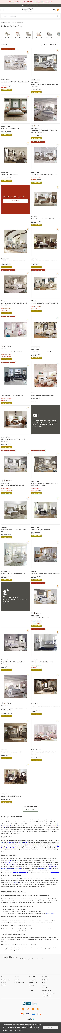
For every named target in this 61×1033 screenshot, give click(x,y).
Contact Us (36, 4)
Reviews (46, 995)
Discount (33, 982)
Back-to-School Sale (6, 85)
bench (47, 913)
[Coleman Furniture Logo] (27, 10)
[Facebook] (23, 1010)
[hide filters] (5, 44)
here (21, 1030)
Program (32, 979)
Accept (50, 1027)
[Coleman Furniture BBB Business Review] (30, 1004)
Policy (45, 987)
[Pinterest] (38, 1010)
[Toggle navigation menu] (2, 10)
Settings (5, 979)
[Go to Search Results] (57, 16)
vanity (52, 913)
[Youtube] (33, 1010)
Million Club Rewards (48, 993)
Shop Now (15, 200)
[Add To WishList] (28, 52)
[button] (53, 10)
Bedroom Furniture (5, 22)
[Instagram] (28, 1010)
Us (16, 979)
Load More (30, 809)
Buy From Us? (19, 982)
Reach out (5, 603)
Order (4, 982)
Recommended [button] (53, 44)
